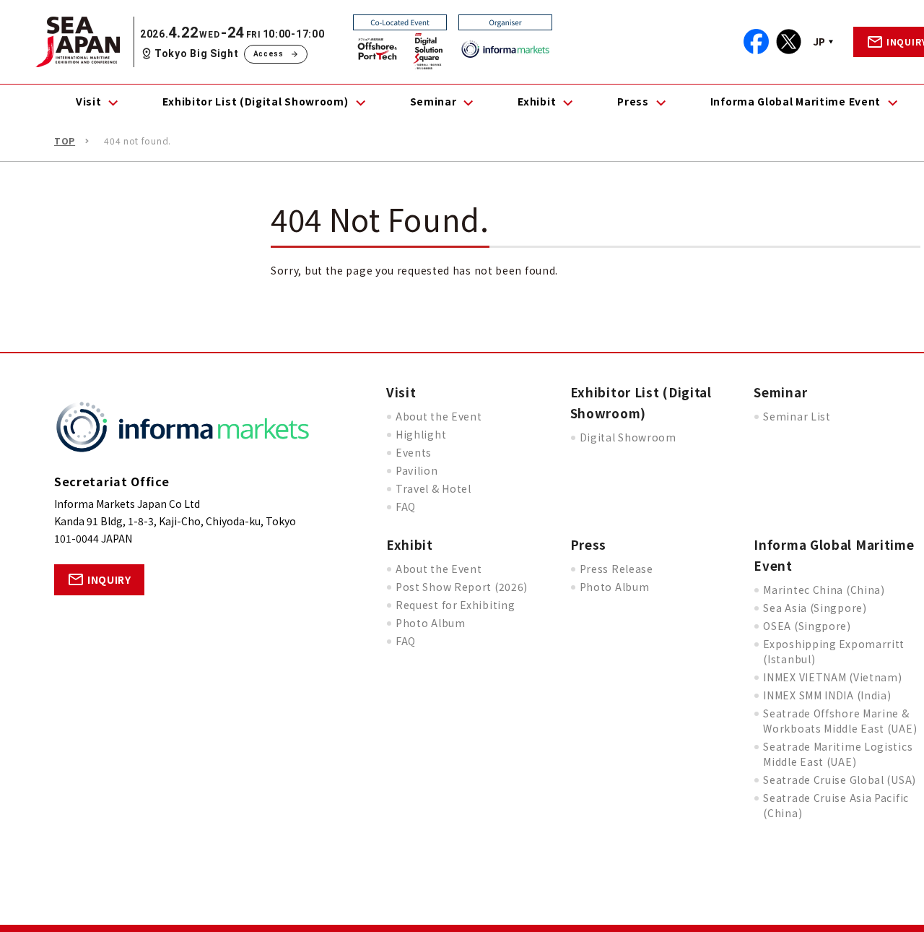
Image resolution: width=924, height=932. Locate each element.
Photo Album (431, 623)
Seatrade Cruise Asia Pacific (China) (836, 805)
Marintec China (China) (823, 589)
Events (414, 452)
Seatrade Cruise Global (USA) (839, 779)
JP (819, 41)
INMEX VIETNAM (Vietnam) (832, 677)
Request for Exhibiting (455, 604)
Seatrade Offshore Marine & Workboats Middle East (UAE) (840, 720)
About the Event (439, 416)
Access (268, 54)
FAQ (406, 506)
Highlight (421, 434)
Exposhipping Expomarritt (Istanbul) (834, 651)
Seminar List (796, 416)
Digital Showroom (628, 437)
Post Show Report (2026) (462, 586)
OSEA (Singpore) (807, 625)
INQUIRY (109, 579)
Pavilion (417, 470)
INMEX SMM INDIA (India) (827, 695)
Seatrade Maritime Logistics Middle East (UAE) (837, 754)
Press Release (616, 568)
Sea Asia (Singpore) (814, 607)
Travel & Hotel (433, 488)
